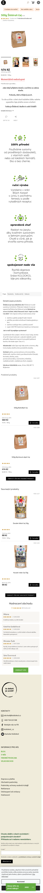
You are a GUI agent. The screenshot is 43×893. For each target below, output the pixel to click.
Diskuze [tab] (27, 294)
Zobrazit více (20, 670)
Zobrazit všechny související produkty (21, 595)
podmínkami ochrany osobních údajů (29, 857)
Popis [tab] (4, 294)
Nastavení (20, 882)
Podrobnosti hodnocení (25, 18)
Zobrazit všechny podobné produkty (21, 478)
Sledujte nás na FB (11, 724)
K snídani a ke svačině (11, 9)
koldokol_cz (9, 729)
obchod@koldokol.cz (12, 715)
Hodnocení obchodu (20, 603)
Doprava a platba (8, 779)
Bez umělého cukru (26, 9)
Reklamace (5, 788)
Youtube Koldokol (12, 734)
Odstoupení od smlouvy (10, 792)
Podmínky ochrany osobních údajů (14, 785)
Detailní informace (6, 111)
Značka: (8, 20)
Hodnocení (5, 795)
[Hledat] (28, 3)
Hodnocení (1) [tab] (19, 294)
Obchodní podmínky (9, 782)
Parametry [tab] (11, 294)
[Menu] (38, 3)
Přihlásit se (7, 861)
